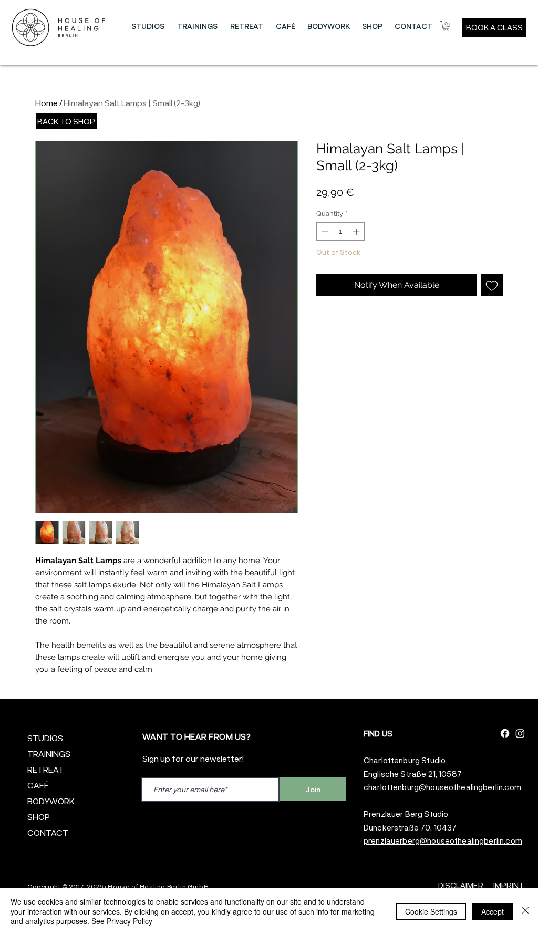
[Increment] (357, 232)
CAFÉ (38, 785)
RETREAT (45, 769)
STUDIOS (45, 738)
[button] (148, 26)
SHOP (38, 817)
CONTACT (47, 832)
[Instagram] (520, 733)
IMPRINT (508, 885)
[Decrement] (324, 232)
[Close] (525, 911)
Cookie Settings (431, 911)
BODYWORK (51, 801)
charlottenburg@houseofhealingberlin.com (442, 787)
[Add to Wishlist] (492, 285)
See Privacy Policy (121, 921)
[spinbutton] (340, 232)
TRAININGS (48, 754)
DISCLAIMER (460, 885)
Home (46, 103)
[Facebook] (505, 733)
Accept (492, 911)
